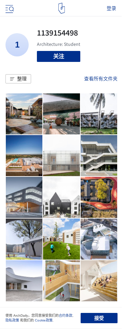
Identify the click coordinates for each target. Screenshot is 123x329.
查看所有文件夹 (101, 78)
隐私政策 (12, 320)
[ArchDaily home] (61, 8)
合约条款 (65, 315)
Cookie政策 (44, 320)
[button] (18, 79)
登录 (111, 8)
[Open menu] (9, 8)
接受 (99, 318)
